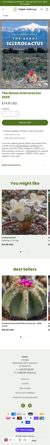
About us (25, 379)
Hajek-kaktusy (28, 436)
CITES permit (31, 151)
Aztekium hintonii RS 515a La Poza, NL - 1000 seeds (22, 324)
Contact (25, 383)
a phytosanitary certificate (27, 146)
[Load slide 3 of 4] (26, 251)
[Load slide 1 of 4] (20, 251)
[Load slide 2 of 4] (23, 251)
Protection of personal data (25, 397)
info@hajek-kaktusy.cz (26, 372)
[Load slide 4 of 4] (29, 251)
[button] (41, 9)
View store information (14, 138)
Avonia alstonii (9, 237)
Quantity (5, 109)
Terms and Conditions (25, 393)
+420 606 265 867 (26, 369)
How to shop (25, 388)
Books (6, 15)
